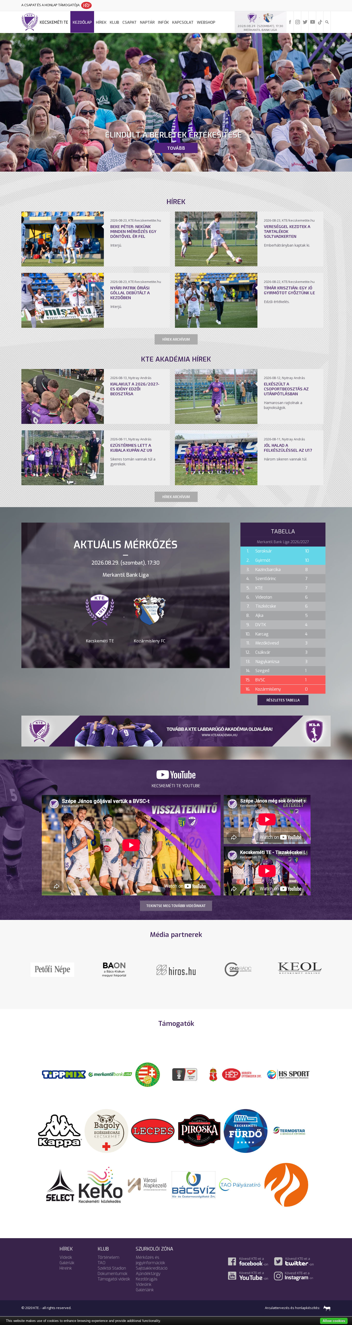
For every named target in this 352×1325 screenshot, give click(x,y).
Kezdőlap (82, 22)
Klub (114, 22)
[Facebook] (290, 21)
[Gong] (114, 969)
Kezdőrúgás (146, 1279)
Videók (66, 1257)
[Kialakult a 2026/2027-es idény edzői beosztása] (62, 422)
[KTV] (300, 973)
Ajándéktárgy (148, 1273)
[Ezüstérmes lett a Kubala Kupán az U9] (62, 484)
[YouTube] (312, 21)
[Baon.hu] (238, 969)
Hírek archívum (176, 339)
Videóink (144, 1284)
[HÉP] (242, 1074)
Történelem (108, 1257)
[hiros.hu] (176, 969)
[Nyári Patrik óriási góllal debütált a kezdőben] (62, 326)
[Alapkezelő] (147, 1184)
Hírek (101, 22)
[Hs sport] (288, 1074)
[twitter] (305, 21)
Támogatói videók (114, 1279)
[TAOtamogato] (240, 1184)
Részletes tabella (283, 700)
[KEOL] (52, 967)
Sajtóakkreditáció (151, 1268)
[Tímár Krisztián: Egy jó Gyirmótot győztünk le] (216, 326)
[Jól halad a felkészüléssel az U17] (216, 484)
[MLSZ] (148, 1074)
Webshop (206, 22)
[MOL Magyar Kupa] (185, 1074)
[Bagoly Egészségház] (106, 1130)
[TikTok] (320, 21)
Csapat (129, 22)
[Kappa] (60, 1130)
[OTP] (110, 1074)
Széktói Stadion (112, 1268)
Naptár (147, 22)
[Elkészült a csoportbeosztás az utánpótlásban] (216, 422)
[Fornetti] (286, 1184)
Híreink (66, 1268)
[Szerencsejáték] (64, 1074)
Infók (163, 22)
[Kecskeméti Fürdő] (245, 1130)
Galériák (67, 1262)
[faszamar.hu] (326, 1307)
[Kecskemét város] (213, 1074)
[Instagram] (297, 21)
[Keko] (101, 1184)
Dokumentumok (113, 1273)
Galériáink (145, 1290)
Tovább (176, 148)
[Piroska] (199, 1130)
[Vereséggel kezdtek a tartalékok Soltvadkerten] (216, 265)
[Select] (60, 1184)
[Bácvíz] (193, 1184)
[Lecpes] (153, 1130)
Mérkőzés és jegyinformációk (150, 1260)
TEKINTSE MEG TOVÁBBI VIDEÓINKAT (176, 906)
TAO (101, 1262)
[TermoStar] (292, 1130)
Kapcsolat (183, 22)
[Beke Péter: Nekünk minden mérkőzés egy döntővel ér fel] (62, 265)
